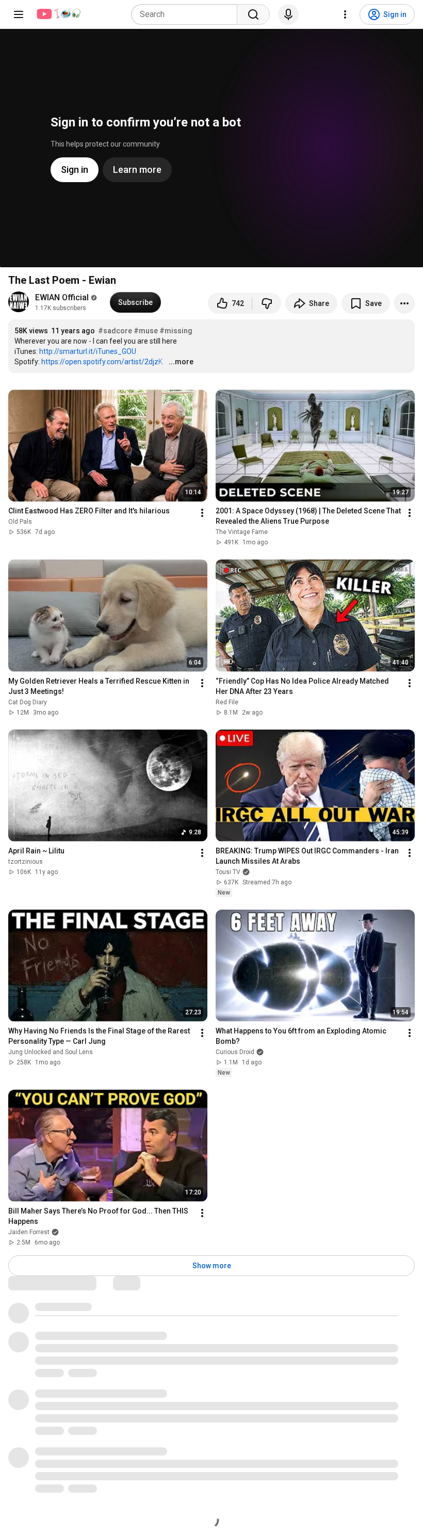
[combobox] (187, 14)
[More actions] (404, 303)
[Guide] (18, 14)
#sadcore (115, 331)
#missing (175, 331)
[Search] (253, 14)
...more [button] (181, 362)
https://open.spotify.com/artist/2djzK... (104, 362)
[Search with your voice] (288, 14)
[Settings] (345, 14)
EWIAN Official (62, 297)
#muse (146, 331)
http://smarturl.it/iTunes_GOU (87, 351)
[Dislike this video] (266, 303)
